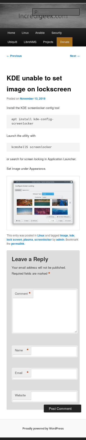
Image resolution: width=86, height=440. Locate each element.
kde (71, 235)
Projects (48, 42)
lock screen (14, 239)
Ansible (40, 32)
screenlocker (43, 239)
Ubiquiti (12, 42)
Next (75, 56)
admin (60, 239)
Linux (25, 32)
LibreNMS (30, 42)
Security (57, 32)
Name (22, 350)
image (64, 235)
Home (11, 32)
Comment (23, 293)
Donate (64, 42)
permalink (17, 243)
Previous (14, 56)
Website (20, 395)
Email (22, 372)
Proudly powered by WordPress (43, 428)
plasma (28, 239)
